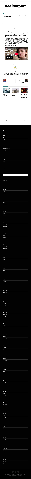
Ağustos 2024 (5, 224)
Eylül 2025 (4, 200)
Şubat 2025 (4, 213)
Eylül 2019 (4, 332)
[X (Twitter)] (15, 472)
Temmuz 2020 (5, 314)
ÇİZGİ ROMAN (5, 130)
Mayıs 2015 (4, 428)
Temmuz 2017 (5, 380)
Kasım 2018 (4, 351)
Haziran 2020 (5, 316)
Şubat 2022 (4, 279)
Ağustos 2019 (5, 334)
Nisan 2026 (4, 187)
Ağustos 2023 (5, 246)
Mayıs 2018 (4, 362)
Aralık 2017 (4, 371)
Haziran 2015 (5, 426)
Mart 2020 (4, 321)
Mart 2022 (4, 277)
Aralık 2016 (4, 393)
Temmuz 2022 (5, 270)
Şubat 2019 (4, 345)
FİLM (3, 13)
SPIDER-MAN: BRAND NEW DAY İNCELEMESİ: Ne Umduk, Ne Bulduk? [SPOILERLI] (6, 95)
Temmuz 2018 (5, 358)
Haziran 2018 (5, 360)
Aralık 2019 (4, 327)
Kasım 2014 (4, 439)
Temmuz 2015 (5, 424)
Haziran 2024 (5, 228)
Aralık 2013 (4, 459)
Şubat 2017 (4, 389)
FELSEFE (4, 137)
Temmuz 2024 (5, 226)
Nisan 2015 (4, 430)
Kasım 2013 (4, 461)
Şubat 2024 (4, 235)
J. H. (15, 71)
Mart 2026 (4, 189)
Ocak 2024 (4, 237)
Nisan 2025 (4, 209)
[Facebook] (2, 22)
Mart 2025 (4, 211)
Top (15, 477)
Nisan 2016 (4, 408)
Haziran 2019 (5, 338)
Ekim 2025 (4, 198)
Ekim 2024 (4, 220)
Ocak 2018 (4, 369)
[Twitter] (2, 24)
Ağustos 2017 (5, 378)
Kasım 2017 (4, 373)
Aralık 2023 (4, 239)
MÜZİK (4, 157)
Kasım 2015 (4, 417)
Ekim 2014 (4, 441)
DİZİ (3, 133)
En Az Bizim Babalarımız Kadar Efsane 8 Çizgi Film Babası (10, 81)
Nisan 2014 (4, 452)
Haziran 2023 (5, 250)
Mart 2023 (4, 255)
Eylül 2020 (4, 310)
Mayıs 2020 (4, 318)
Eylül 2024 (4, 222)
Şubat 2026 (4, 191)
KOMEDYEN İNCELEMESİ (6, 148)
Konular (4, 152)
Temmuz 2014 (5, 446)
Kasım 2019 (4, 329)
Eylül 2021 (4, 288)
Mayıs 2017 (4, 384)
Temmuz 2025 (5, 204)
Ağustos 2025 (5, 202)
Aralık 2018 (4, 349)
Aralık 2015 (4, 415)
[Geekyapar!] (15, 6)
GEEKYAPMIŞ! (5, 144)
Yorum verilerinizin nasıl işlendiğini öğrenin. (21, 120)
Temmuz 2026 (5, 182)
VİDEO (4, 168)
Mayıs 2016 (4, 406)
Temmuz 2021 (5, 292)
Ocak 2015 (4, 435)
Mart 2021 (4, 299)
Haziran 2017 (5, 382)
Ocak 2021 (4, 303)
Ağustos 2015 (5, 422)
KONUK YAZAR (5, 150)
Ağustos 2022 (5, 268)
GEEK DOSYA (5, 141)
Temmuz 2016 (5, 402)
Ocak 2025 (4, 215)
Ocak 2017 (4, 391)
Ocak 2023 (4, 259)
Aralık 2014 (4, 437)
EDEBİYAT (4, 135)
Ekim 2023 (4, 242)
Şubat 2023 (4, 257)
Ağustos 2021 (5, 290)
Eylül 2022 (4, 266)
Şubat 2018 (4, 367)
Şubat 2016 (4, 411)
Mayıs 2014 (4, 450)
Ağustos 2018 (5, 356)
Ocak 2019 (4, 347)
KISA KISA (4, 146)
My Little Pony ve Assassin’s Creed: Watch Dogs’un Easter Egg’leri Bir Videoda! (20, 81)
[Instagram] (18, 472)
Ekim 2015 (4, 419)
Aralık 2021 (4, 283)
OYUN (4, 159)
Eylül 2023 (4, 244)
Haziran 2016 (5, 404)
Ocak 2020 (4, 325)
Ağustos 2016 (5, 400)
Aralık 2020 (4, 305)
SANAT (4, 161)
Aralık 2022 (4, 261)
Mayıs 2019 (4, 340)
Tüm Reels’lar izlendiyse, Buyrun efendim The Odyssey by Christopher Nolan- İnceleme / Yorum (15, 95)
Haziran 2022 (5, 272)
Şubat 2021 (4, 301)
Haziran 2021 (5, 294)
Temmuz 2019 (5, 336)
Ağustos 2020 (5, 312)
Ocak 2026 (4, 193)
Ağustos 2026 (5, 180)
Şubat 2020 (4, 323)
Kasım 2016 (4, 395)
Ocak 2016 (4, 413)
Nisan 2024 (4, 231)
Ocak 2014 (4, 457)
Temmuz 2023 (5, 248)
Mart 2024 (4, 233)
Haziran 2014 (5, 448)
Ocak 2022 (4, 281)
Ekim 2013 (4, 463)
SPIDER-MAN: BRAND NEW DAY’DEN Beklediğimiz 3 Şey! (24, 94)
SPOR (4, 163)
